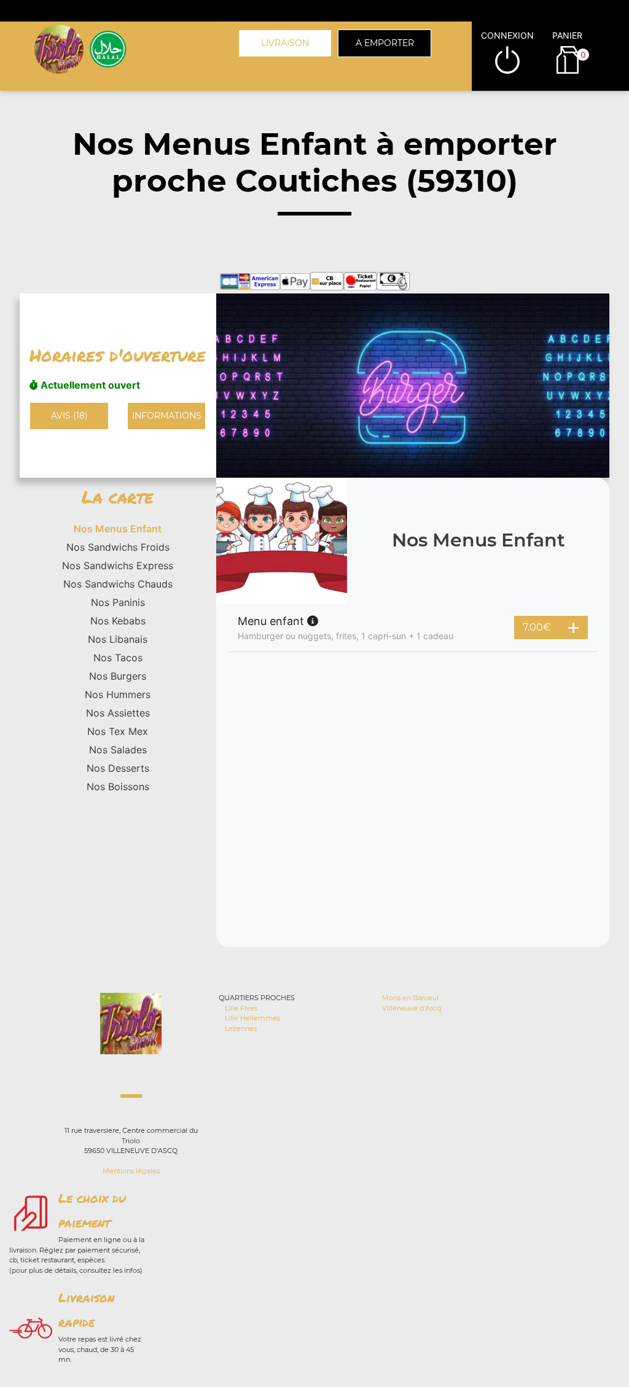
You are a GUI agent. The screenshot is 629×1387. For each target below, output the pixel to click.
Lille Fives (241, 1008)
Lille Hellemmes (252, 1018)
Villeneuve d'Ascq (411, 1008)
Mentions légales (131, 1171)
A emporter (385, 43)
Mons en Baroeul (410, 997)
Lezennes (241, 1028)
